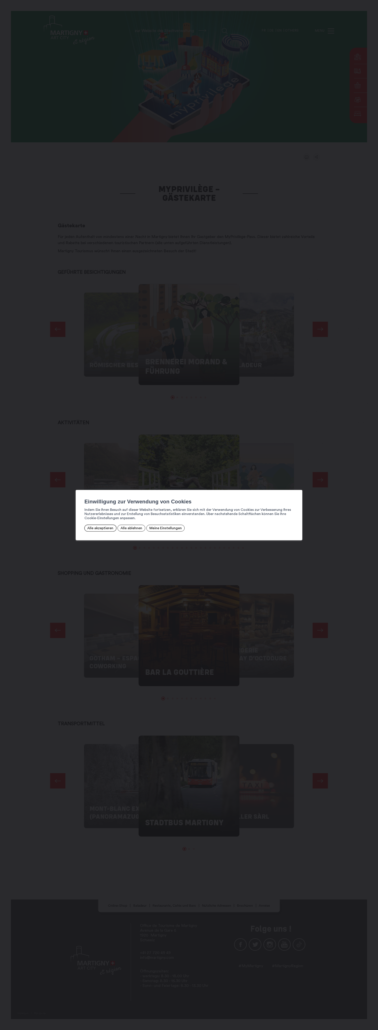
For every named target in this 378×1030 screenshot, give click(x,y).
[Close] (298, 485)
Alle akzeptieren (100, 528)
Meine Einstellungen (165, 528)
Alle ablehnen (131, 528)
